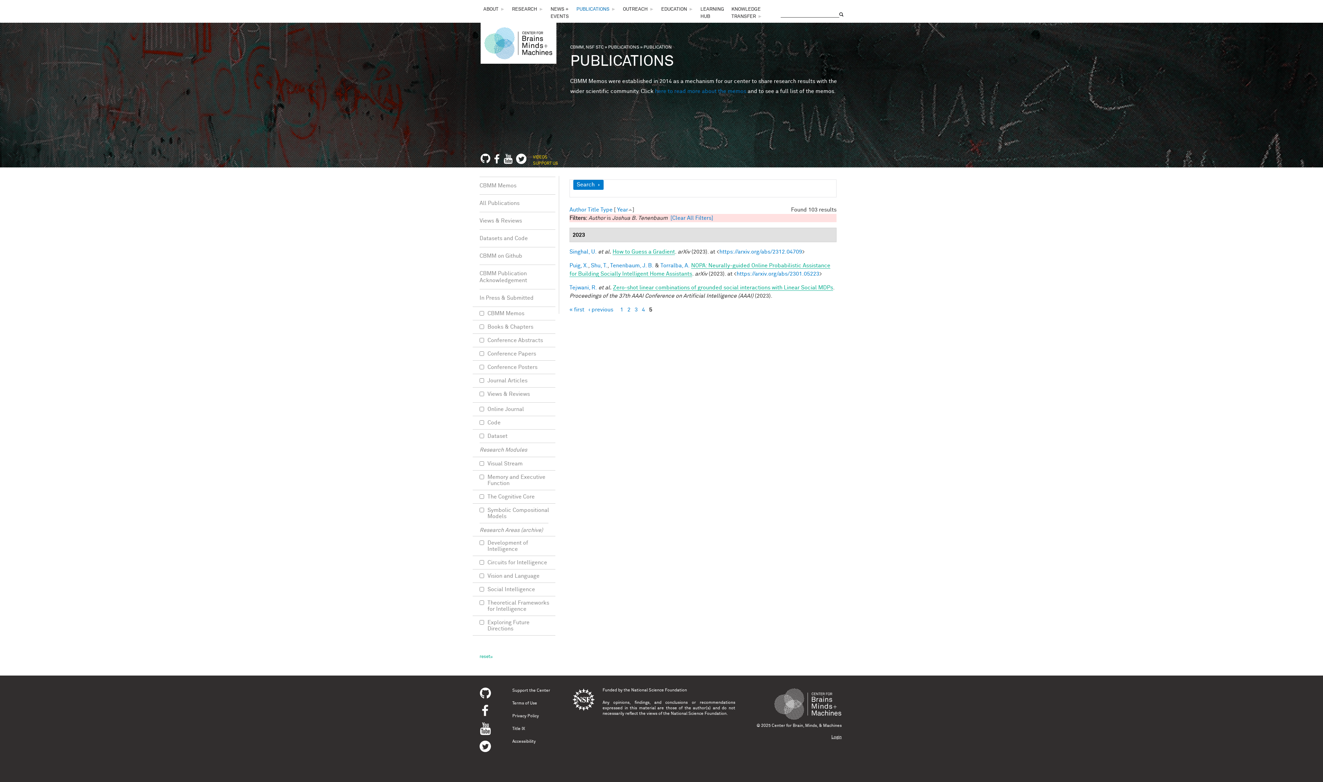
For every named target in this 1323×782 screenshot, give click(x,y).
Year (622, 210)
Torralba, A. (675, 265)
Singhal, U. (583, 252)
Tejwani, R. (583, 287)
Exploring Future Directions (509, 625)
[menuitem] (494, 9)
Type (607, 210)
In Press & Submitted (507, 298)
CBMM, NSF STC (587, 47)
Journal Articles (507, 380)
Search (586, 184)
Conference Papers (512, 354)
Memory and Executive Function (516, 480)
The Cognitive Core (511, 497)
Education (674, 9)
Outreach (635, 9)
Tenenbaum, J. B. (632, 265)
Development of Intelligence (508, 546)
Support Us (545, 164)
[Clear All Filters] (691, 218)
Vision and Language (514, 576)
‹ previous (600, 309)
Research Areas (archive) (511, 530)
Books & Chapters (510, 327)
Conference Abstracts (515, 340)
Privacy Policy (525, 716)
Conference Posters (512, 367)
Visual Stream (505, 463)
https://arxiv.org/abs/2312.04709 (760, 252)
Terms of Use (524, 703)
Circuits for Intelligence (517, 562)
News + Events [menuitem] (560, 13)
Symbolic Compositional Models (518, 513)
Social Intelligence (511, 589)
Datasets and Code (504, 238)
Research (524, 9)
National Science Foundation (659, 690)
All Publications (500, 203)
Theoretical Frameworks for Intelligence (518, 606)
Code (494, 422)
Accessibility (524, 742)
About (491, 9)
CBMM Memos (498, 185)
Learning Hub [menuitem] (712, 13)
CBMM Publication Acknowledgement (503, 277)
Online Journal (506, 409)
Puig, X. (579, 265)
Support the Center (531, 691)
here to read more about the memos (700, 91)
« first (577, 309)
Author (578, 210)
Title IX (518, 729)
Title (593, 210)
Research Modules (503, 450)
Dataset (497, 436)
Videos (540, 157)
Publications (592, 9)
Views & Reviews (501, 221)
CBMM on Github (501, 256)
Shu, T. (599, 265)
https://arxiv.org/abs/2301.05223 (778, 274)
